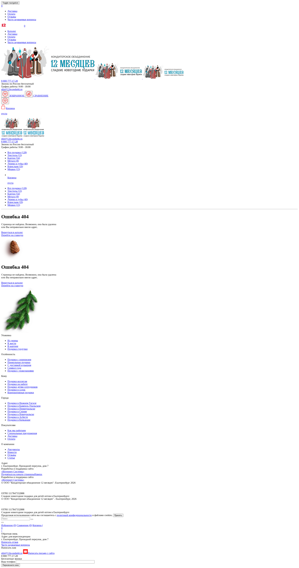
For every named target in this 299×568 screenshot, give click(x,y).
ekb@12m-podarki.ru (11, 89)
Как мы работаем (16, 430)
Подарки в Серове (17, 411)
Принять (118, 515)
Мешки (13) (13, 169)
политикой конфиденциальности (74, 515)
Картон (13, 193)
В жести (11, 343)
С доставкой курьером (19, 365)
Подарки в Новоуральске (20, 414)
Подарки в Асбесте (17, 417)
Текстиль (14, 191)
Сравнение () (24, 525)
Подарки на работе (17, 384)
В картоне (12, 346)
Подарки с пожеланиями (20, 370)
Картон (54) (13, 158)
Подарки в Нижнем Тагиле (21, 403)
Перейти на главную (12, 235)
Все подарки (17, 188)
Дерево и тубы (17, 199)
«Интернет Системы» (12, 471)
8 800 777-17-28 (9, 81)
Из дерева (12, 340)
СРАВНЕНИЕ (40, 95)
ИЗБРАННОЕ (17, 95)
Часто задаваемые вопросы (21, 19)
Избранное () (8, 525)
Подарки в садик (16, 389)
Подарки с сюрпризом (19, 359)
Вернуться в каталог (12, 232)
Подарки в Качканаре (18, 420)
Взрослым (15, 202)
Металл (13, 196)
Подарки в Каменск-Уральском (23, 406)
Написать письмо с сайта (41, 553)
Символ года (14, 368)
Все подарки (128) (17, 152)
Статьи (11, 458)
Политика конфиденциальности (18, 488)
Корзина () (22, 528)
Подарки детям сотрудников (22, 387)
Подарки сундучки (17, 349)
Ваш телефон (8, 561)
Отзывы (11, 16)
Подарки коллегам (17, 381)
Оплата (11, 14)
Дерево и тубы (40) (17, 163)
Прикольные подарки (18, 362)
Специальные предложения (22, 433)
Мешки (13, 205)
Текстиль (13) (14, 155)
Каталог (11, 31)
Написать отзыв (9, 542)
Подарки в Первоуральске (21, 408)
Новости (12, 452)
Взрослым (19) (15, 166)
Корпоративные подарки (20, 392)
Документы (13, 449)
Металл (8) (13, 161)
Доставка (12, 11)
